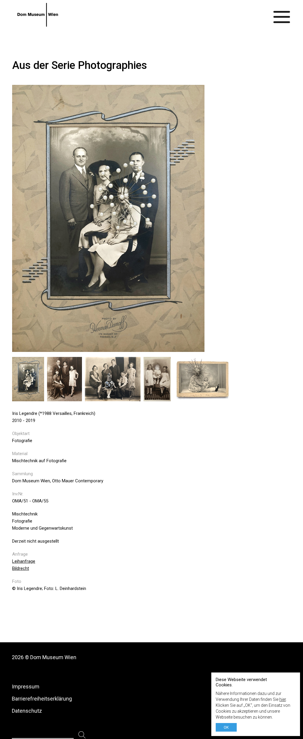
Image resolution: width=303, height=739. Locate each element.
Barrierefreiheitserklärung (42, 699)
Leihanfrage (23, 561)
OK (226, 727)
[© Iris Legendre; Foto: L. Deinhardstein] (29, 398)
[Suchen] (82, 735)
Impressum (25, 686)
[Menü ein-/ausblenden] (282, 14)
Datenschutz (27, 711)
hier (282, 699)
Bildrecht (20, 568)
